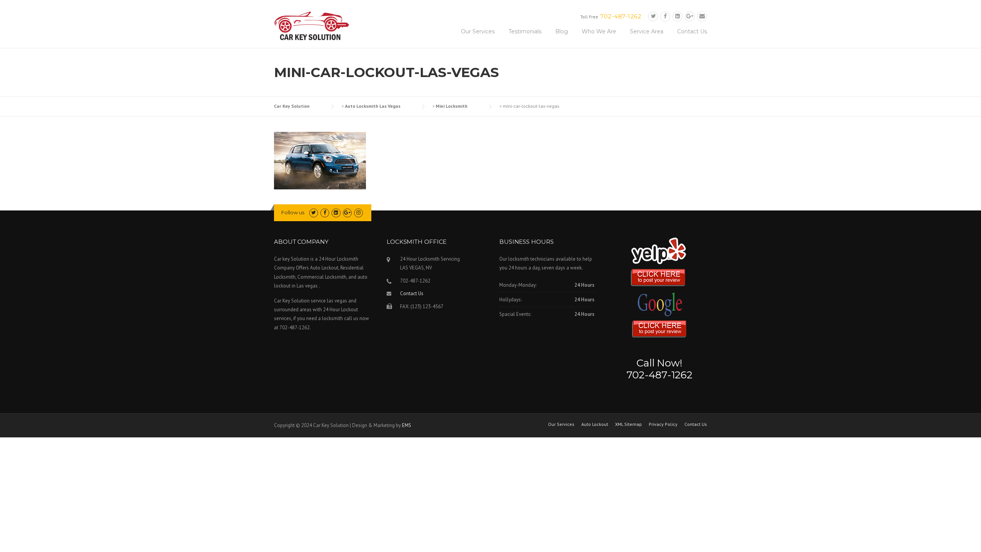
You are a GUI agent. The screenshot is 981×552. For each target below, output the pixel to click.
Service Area (646, 31)
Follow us (292, 212)
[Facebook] (665, 16)
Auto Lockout (594, 424)
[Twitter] (653, 16)
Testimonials (525, 31)
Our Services (478, 31)
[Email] (702, 16)
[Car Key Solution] (312, 27)
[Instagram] (358, 212)
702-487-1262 (620, 16)
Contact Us (692, 31)
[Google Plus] (690, 16)
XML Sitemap (628, 424)
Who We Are (599, 31)
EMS (406, 425)
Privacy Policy (663, 424)
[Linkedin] (677, 16)
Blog (561, 31)
